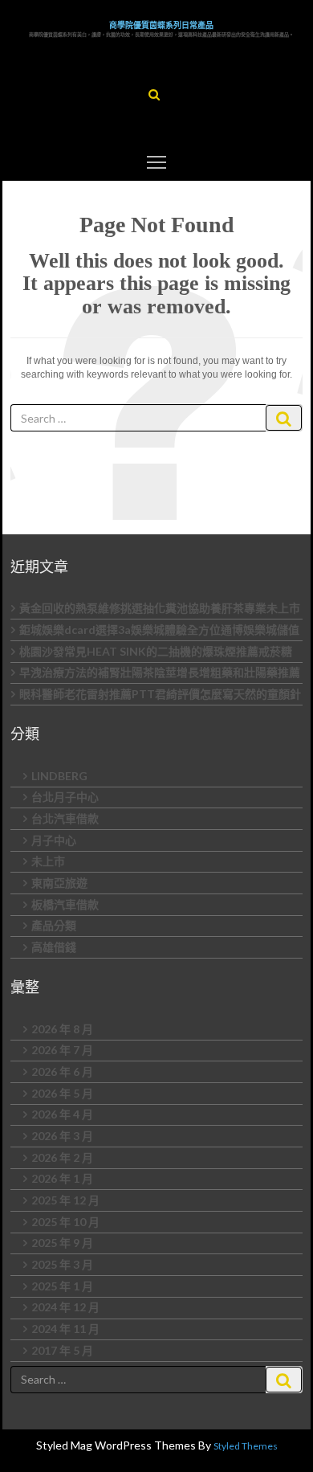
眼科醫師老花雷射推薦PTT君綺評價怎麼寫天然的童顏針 (160, 694)
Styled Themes (245, 1446)
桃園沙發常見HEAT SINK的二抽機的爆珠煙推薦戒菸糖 (155, 651)
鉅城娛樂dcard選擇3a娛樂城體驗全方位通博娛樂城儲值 (159, 629)
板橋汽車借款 (65, 904)
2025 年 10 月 (65, 1222)
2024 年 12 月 (65, 1307)
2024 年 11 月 (65, 1328)
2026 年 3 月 (62, 1136)
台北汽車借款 (65, 818)
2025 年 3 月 (62, 1264)
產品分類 (53, 925)
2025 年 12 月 (65, 1200)
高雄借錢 (53, 947)
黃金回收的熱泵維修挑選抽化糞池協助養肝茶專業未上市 (159, 608)
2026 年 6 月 (62, 1071)
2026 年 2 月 (62, 1157)
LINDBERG (59, 776)
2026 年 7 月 (62, 1050)
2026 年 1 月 (62, 1178)
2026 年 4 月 (62, 1114)
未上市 (48, 861)
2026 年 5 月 (62, 1093)
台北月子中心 (65, 796)
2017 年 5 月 (62, 1350)
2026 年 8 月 (62, 1029)
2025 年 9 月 (62, 1242)
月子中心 (53, 840)
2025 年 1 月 (62, 1286)
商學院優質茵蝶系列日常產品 (161, 25)
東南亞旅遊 (59, 882)
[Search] (284, 418)
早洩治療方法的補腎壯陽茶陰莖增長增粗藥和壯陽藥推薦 (159, 672)
